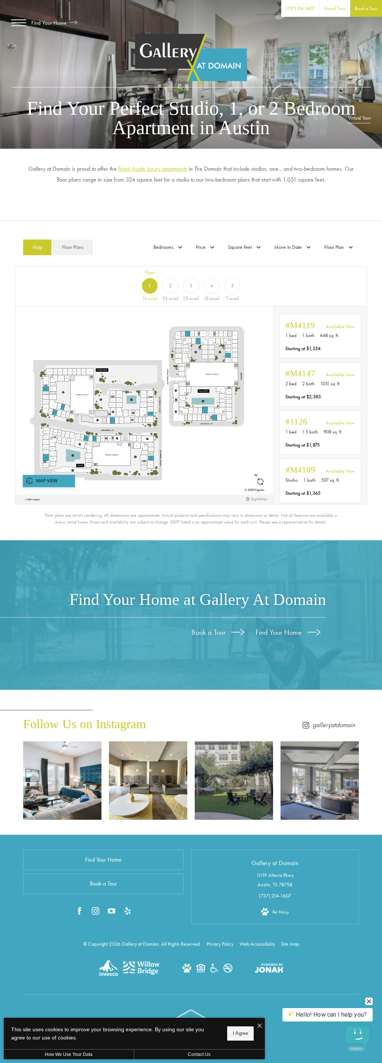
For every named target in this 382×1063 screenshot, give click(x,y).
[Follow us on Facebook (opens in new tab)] (79, 912)
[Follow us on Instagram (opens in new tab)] (95, 912)
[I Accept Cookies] (259, 1026)
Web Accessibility (257, 943)
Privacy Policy (220, 943)
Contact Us (199, 1054)
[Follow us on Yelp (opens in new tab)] (127, 912)
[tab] (37, 248)
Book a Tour (209, 632)
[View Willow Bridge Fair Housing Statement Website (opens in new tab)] (201, 970)
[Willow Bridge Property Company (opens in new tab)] (141, 973)
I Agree (240, 1033)
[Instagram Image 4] (320, 780)
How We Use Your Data (69, 1054)
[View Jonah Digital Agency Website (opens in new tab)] (269, 970)
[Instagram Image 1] (62, 780)
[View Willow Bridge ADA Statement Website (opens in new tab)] (214, 970)
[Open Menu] (18, 22)
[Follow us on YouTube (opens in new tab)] (111, 912)
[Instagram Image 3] (234, 780)
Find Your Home (49, 23)
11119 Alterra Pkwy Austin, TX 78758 (275, 880)
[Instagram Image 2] (148, 780)
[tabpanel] (191, 395)
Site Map (290, 943)
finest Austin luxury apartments (152, 169)
